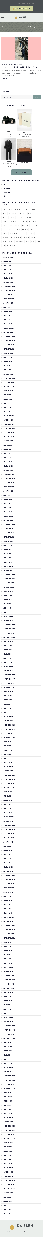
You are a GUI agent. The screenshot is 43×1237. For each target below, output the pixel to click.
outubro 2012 (9, 934)
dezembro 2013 (9, 875)
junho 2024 (8, 361)
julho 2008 (8, 1147)
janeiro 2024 (8, 374)
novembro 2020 (9, 528)
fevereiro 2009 (9, 1118)
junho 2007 (8, 1201)
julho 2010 (8, 1047)
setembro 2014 (9, 838)
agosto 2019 (8, 591)
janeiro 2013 (8, 921)
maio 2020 (7, 554)
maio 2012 (7, 955)
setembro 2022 (9, 437)
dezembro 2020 (9, 524)
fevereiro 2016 (9, 767)
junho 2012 (8, 950)
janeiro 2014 (8, 871)
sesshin (11, 241)
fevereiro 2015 (9, 817)
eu (22, 217)
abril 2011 (7, 1009)
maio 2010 (7, 1055)
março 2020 (8, 562)
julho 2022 (8, 445)
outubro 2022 (9, 432)
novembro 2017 (9, 679)
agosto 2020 (8, 541)
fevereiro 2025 (9, 328)
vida (33, 241)
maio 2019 (7, 604)
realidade (31, 233)
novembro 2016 (9, 729)
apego (4, 209)
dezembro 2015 (9, 775)
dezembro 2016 (9, 725)
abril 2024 (7, 370)
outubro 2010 (9, 1034)
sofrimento (19, 241)
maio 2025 (7, 315)
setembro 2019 (9, 587)
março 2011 (8, 1013)
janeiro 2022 (8, 470)
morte (32, 229)
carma (33, 209)
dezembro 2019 (9, 574)
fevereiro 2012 (9, 967)
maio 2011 (7, 1005)
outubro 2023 (9, 382)
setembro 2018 (9, 637)
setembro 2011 (9, 988)
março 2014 (8, 863)
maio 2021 (7, 503)
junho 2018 (8, 650)
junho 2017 (8, 700)
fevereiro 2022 (9, 466)
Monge (18, 229)
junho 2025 (8, 311)
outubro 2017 (9, 683)
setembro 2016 (9, 737)
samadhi (26, 237)
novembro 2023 (9, 378)
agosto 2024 (8, 353)
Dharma (5, 217)
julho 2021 (8, 495)
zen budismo (11, 245)
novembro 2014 (9, 829)
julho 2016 (8, 746)
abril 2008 (7, 1159)
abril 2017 (7, 708)
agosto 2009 (8, 1092)
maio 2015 (7, 804)
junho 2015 (8, 800)
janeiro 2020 (8, 570)
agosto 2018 (8, 641)
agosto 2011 (8, 992)
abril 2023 (7, 407)
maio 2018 (7, 654)
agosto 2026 (8, 257)
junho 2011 (8, 1001)
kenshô (17, 225)
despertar (31, 213)
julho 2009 (8, 1097)
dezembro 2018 (9, 625)
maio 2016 (7, 754)
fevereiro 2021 (9, 516)
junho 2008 (8, 1151)
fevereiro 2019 (9, 616)
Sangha (33, 237)
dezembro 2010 (9, 1026)
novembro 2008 (9, 1130)
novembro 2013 (9, 879)
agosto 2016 (8, 742)
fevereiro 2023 (9, 416)
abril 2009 (7, 1109)
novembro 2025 (9, 290)
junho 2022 (8, 449)
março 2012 (8, 963)
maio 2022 (7, 453)
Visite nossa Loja (22, 172)
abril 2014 (7, 859)
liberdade (25, 225)
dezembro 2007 (9, 1176)
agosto (35, 27)
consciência (22, 213)
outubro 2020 (9, 533)
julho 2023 (8, 395)
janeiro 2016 (8, 771)
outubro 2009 (9, 1084)
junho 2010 (8, 1051)
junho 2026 (8, 261)
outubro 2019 (9, 583)
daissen (21, 64)
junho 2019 (8, 599)
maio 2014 (7, 854)
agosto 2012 (8, 942)
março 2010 (8, 1063)
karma (11, 225)
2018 (29, 27)
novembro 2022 (9, 428)
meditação (33, 225)
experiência (28, 217)
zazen (38, 241)
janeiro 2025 (8, 332)
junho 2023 (8, 399)
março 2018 (8, 662)
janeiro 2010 (8, 1072)
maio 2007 (7, 1205)
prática (23, 233)
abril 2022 (7, 457)
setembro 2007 (9, 1189)
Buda (10, 209)
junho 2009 (8, 1101)
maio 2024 (7, 366)
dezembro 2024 (9, 336)
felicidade (5, 221)
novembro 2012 (9, 930)
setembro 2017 (9, 687)
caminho (25, 209)
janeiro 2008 (8, 1172)
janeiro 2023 (8, 420)
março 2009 (8, 1113)
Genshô (24, 221)
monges (25, 229)
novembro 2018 (9, 629)
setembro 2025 (9, 299)
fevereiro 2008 (9, 1168)
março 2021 (8, 512)
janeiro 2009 (8, 1122)
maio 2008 (7, 1155)
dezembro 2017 (9, 675)
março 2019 (8, 612)
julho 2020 (8, 545)
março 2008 (8, 1163)
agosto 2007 (8, 1193)
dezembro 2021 (9, 474)
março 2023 (8, 411)
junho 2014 (8, 850)
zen (3, 245)
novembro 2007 (9, 1180)
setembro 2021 (9, 487)
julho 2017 (8, 696)
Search (37, 97)
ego (17, 217)
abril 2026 (7, 269)
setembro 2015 (9, 787)
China (4, 213)
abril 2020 (7, 558)
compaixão (12, 213)
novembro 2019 (9, 579)
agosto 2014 (8, 842)
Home (24, 27)
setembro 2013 (9, 888)
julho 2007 (8, 1197)
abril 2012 (7, 959)
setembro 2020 (9, 537)
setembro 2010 (9, 1038)
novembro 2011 (9, 980)
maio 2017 (7, 704)
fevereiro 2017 (9, 716)
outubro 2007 (9, 1184)
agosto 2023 (8, 391)
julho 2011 (8, 996)
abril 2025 (7, 320)
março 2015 (8, 813)
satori (4, 241)
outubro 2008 (9, 1134)
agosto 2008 (8, 1143)
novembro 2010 (9, 1030)
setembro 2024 (9, 349)
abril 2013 (7, 909)
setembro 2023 (9, 386)
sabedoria (5, 237)
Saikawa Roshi (16, 237)
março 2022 (8, 462)
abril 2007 (7, 1209)
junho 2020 (8, 549)
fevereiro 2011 (9, 1017)
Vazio (27, 241)
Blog (11, 64)
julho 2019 (8, 595)
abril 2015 (7, 808)
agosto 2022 (8, 441)
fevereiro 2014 (9, 867)
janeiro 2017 (8, 721)
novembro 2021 (9, 478)
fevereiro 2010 (9, 1067)
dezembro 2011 (9, 975)
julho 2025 (8, 307)
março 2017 (8, 712)
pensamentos (14, 233)
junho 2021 (8, 499)
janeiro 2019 (8, 620)
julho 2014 (8, 846)
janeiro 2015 (8, 821)
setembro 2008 (9, 1138)
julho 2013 (8, 896)
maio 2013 (7, 904)
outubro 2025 (9, 295)
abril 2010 (7, 1059)
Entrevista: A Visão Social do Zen (19, 67)
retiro (37, 233)
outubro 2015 (9, 783)
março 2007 (8, 1214)
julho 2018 (8, 645)
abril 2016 (7, 758)
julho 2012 (8, 946)
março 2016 (8, 762)
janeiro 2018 (8, 671)
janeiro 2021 (8, 520)
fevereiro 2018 (9, 666)
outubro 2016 (9, 733)
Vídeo (6, 196)
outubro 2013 (9, 884)
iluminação (32, 221)
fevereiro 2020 (9, 566)
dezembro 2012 (9, 925)
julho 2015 (8, 796)
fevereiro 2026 (9, 278)
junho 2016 (8, 750)
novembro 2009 (9, 1080)
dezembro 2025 (9, 286)
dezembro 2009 (9, 1076)
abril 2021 (7, 508)
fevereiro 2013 (9, 917)
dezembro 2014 (9, 825)
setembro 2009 (9, 1088)
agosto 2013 (8, 892)
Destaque (7, 188)
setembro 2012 (9, 938)
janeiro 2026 (8, 282)
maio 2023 (7, 403)
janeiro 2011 (8, 1021)
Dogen (12, 217)
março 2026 (8, 274)
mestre (11, 229)
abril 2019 (7, 608)
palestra (5, 233)
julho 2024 (8, 357)
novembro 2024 (9, 340)
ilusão (4, 225)
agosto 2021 (8, 491)
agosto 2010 (8, 1042)
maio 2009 (7, 1105)
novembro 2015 (9, 779)
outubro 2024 (9, 345)
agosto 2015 (8, 792)
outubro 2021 (9, 483)
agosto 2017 (8, 691)
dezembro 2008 (9, 1126)
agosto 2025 (8, 303)
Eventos (7, 192)
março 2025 (8, 324)
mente (4, 229)
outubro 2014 (9, 833)
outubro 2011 (9, 984)
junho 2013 (8, 900)
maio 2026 (7, 265)
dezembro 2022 (9, 424)
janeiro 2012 (8, 971)
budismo (17, 209)
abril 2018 (7, 658)
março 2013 (8, 913)
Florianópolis (15, 221)
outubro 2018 (9, 633)
